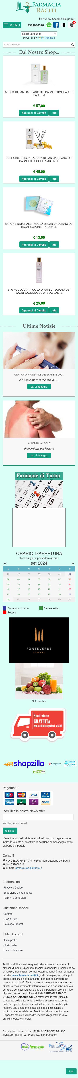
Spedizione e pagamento (17, 892)
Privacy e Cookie (13, 887)
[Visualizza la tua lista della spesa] (63, 25)
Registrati (69, 19)
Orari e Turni (10, 919)
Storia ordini (10, 945)
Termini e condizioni (14, 897)
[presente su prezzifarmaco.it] (39, 771)
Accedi (56, 19)
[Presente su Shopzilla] (24, 763)
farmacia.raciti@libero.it (28, 868)
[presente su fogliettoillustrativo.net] (70, 763)
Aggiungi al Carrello (34, 113)
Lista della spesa (13, 950)
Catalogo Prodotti (13, 924)
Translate (49, 37)
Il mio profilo (10, 940)
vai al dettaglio (39, 386)
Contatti (7, 913)
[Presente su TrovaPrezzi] (55, 763)
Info (54, 113)
